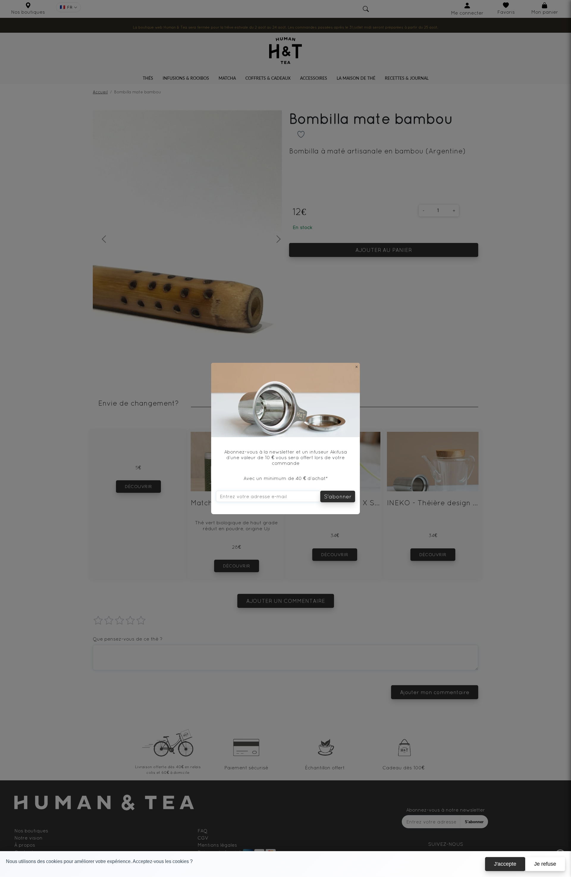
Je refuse (545, 864)
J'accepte (505, 864)
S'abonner (338, 496)
